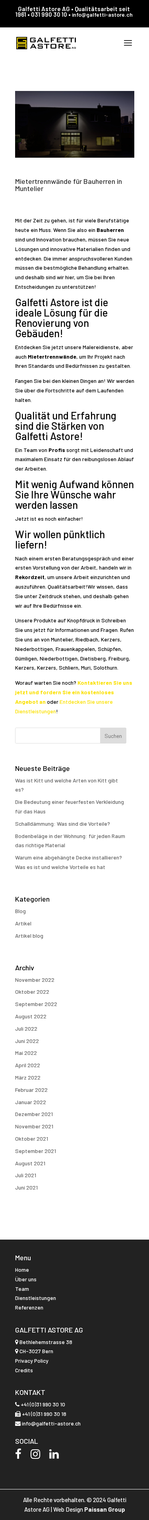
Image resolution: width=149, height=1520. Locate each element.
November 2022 (34, 979)
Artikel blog (29, 935)
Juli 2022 (26, 1028)
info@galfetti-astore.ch (102, 14)
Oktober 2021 (31, 1138)
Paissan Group (104, 1509)
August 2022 (30, 1016)
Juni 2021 (26, 1187)
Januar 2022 (30, 1102)
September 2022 (36, 1003)
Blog (20, 911)
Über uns (26, 1279)
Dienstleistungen (35, 1297)
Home (22, 1269)
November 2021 (34, 1126)
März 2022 (28, 1077)
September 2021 (35, 1150)
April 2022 (27, 1065)
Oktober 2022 (32, 991)
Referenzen (29, 1307)
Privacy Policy (31, 1360)
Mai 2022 (26, 1052)
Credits (24, 1370)
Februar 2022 (31, 1089)
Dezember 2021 (34, 1114)
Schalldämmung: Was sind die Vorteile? (62, 823)
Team (22, 1288)
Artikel (23, 923)
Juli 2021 (25, 1175)
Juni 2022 (27, 1040)
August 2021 (30, 1163)
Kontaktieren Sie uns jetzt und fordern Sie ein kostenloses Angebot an (73, 692)
